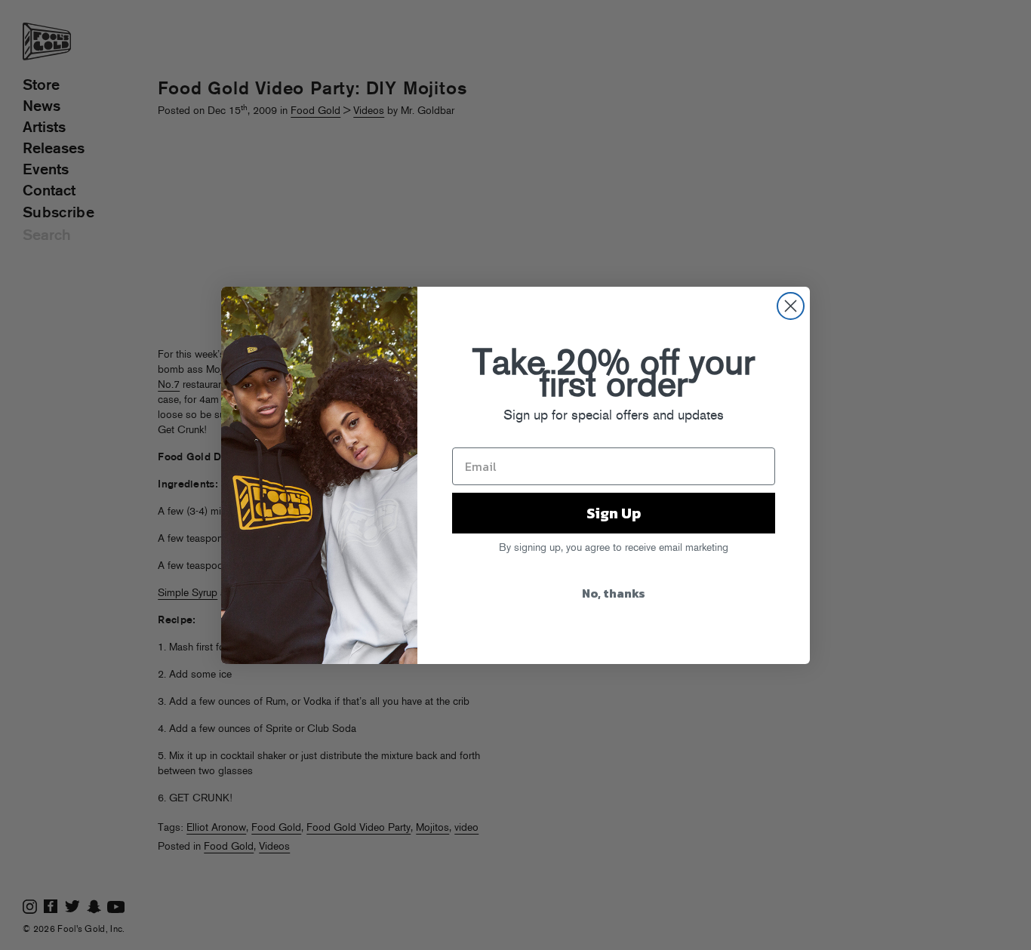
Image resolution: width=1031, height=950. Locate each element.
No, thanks (613, 593)
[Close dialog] (790, 306)
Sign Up (613, 513)
